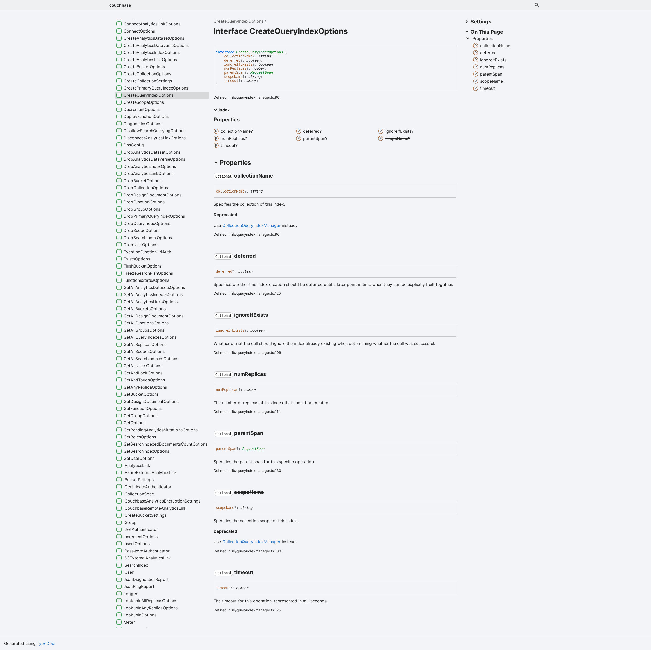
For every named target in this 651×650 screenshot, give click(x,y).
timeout (231, 81)
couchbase (120, 5)
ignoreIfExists (238, 64)
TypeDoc (45, 643)
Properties (482, 38)
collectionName (238, 56)
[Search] (536, 5)
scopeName (233, 77)
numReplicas (235, 68)
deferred (232, 60)
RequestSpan (261, 72)
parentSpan (234, 72)
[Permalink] (277, 176)
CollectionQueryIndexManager (251, 225)
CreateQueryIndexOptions (238, 21)
